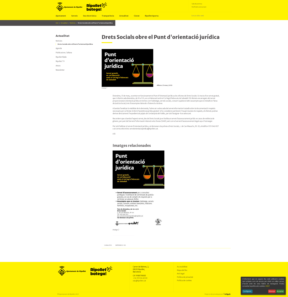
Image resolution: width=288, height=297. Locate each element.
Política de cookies (184, 280)
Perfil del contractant (199, 7)
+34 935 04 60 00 (140, 278)
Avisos (58, 66)
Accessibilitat (182, 267)
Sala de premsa (197, 4)
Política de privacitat (185, 277)
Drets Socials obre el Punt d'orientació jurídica (75, 44)
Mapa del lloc (182, 270)
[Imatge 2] (138, 189)
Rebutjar (272, 291)
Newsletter (60, 70)
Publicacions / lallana (64, 53)
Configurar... (247, 291)
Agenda (59, 48)
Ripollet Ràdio (61, 57)
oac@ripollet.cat (139, 281)
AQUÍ (268, 286)
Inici (57, 23)
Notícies (73, 23)
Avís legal (180, 274)
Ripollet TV (60, 61)
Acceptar (280, 291)
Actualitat (64, 23)
